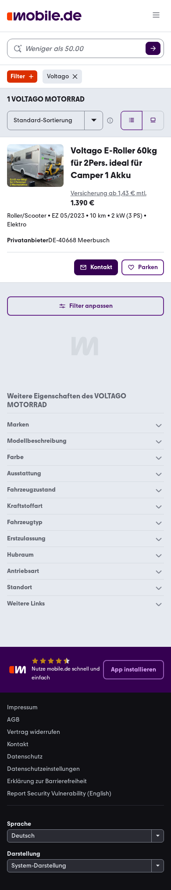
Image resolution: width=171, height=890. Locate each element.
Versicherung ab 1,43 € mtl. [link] (108, 193)
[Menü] (156, 16)
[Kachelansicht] (153, 120)
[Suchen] (153, 48)
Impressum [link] (22, 707)
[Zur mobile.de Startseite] (44, 16)
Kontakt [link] (17, 744)
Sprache (19, 824)
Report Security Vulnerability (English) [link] (59, 793)
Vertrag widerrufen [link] (33, 732)
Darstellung (23, 853)
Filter (18, 76)
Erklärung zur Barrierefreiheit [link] (47, 781)
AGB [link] (13, 719)
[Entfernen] (75, 76)
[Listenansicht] (131, 120)
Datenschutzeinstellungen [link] (43, 769)
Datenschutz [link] (25, 756)
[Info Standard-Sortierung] (110, 120)
